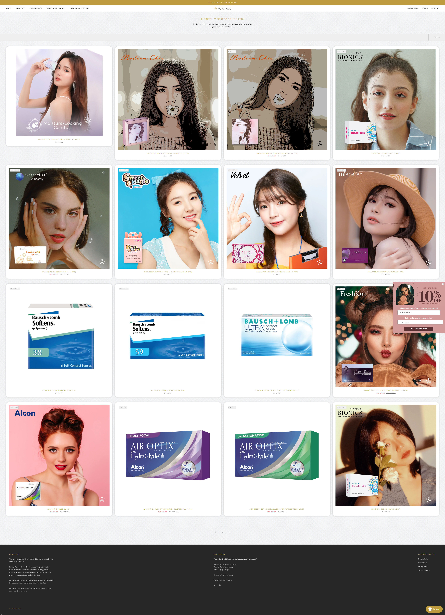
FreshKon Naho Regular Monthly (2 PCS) (277, 153)
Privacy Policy (422, 567)
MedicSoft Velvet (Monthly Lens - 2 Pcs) (277, 272)
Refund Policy (422, 563)
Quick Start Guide (56, 8)
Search (425, 8)
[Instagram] (220, 585)
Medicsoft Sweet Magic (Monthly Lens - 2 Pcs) (168, 272)
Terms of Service (423, 570)
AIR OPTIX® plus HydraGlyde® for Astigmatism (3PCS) (277, 509)
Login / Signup (413, 8)
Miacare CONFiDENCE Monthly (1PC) (386, 272)
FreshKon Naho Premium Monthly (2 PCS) (168, 153)
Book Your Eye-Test (79, 8)
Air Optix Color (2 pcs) (59, 509)
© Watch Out (15, 609)
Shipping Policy (423, 559)
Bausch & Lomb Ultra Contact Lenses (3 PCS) (277, 390)
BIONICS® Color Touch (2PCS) (386, 509)
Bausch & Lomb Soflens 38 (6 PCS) (59, 390)
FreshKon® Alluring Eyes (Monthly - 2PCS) (386, 390)
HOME (8, 8)
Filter (437, 37)
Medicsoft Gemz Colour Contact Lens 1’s (59, 139)
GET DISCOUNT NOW (419, 329)
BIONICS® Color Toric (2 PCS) (386, 153)
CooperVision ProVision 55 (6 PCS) (59, 272)
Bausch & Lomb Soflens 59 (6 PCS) (168, 390)
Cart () (435, 8)
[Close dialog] (443, 284)
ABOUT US (20, 8)
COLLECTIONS (36, 8)
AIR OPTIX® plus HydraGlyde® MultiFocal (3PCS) (168, 509)
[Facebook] (214, 585)
